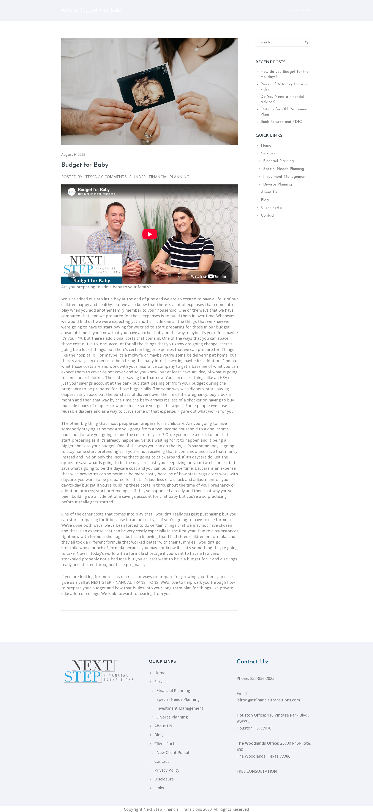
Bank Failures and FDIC (281, 122)
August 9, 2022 (73, 154)
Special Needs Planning (283, 169)
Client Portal (272, 208)
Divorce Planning (277, 185)
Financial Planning (168, 176)
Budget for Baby (84, 165)
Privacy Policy (166, 770)
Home (290, 10)
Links (159, 787)
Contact (268, 216)
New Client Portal (172, 752)
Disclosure (164, 779)
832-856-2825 (262, 678)
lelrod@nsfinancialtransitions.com (268, 700)
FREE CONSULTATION (257, 771)
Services (268, 153)
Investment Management (285, 177)
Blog (265, 200)
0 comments (114, 176)
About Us (269, 192)
